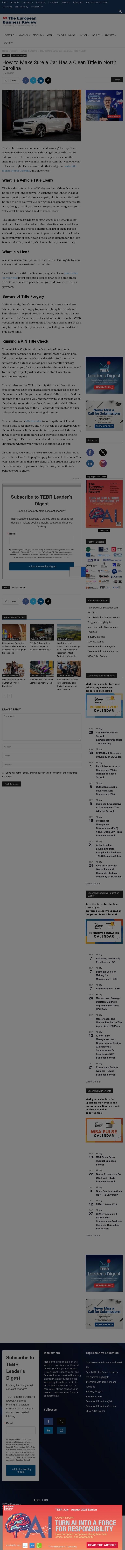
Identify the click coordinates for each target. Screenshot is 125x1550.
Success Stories (96, 641)
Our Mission (53, 2)
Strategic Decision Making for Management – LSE (106, 975)
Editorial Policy (21, 7)
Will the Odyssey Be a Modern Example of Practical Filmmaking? (40, 646)
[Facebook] (25, 80)
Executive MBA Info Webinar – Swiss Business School (107, 1071)
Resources (40, 2)
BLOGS (14, 51)
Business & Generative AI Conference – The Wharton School (108, 807)
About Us (15, 2)
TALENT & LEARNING (66, 35)
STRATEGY (37, 35)
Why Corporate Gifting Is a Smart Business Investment (13, 682)
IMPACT (83, 35)
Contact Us (35, 7)
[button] (120, 11)
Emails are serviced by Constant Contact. (53, 557)
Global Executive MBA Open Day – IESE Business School (108, 1177)
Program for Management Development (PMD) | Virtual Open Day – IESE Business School (109, 828)
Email (12, 533)
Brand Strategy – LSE (108, 988)
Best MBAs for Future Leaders (104, 617)
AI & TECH (23, 35)
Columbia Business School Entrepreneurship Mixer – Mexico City (109, 738)
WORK (49, 35)
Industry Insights (96, 636)
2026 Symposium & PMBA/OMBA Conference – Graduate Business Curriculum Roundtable (109, 1221)
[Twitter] (33, 80)
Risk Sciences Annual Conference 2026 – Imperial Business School (108, 772)
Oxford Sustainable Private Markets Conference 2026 (107, 790)
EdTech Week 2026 (106, 1204)
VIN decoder (34, 421)
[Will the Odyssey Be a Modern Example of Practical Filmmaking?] (42, 632)
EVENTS (7, 43)
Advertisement (18, 587)
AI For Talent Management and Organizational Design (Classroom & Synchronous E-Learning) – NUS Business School (108, 1046)
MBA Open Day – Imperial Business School (106, 1160)
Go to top (76, 479)
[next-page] (9, 696)
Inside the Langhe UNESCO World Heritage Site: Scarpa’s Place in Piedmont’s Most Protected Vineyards (68, 649)
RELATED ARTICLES (14, 617)
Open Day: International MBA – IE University (109, 1192)
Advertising (7, 7)
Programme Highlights (99, 622)
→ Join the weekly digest (41, 566)
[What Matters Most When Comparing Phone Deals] (42, 669)
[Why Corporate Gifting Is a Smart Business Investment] (14, 669)
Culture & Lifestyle (29, 51)
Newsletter (78, 2)
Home (5, 2)
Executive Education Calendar (103, 651)
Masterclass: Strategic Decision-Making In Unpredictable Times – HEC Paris (108, 1004)
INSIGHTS (96, 35)
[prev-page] (4, 696)
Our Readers (27, 2)
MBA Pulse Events (97, 656)
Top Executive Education (96, 2)
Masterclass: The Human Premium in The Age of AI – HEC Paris (109, 1022)
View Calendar (93, 883)
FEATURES (109, 35)
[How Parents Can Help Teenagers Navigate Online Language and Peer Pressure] (69, 669)
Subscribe (66, 2)
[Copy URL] (48, 80)
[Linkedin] (40, 80)
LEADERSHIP (9, 35)
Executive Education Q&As (101, 646)
